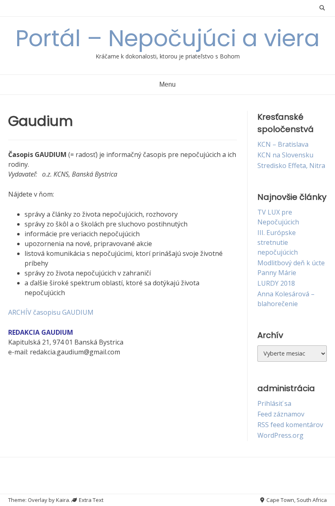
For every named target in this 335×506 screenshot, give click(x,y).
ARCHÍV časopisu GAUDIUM (51, 312)
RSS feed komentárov (290, 424)
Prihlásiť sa (274, 403)
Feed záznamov (280, 414)
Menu (167, 84)
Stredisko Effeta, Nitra (291, 165)
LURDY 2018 (276, 283)
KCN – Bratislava (282, 144)
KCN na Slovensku (285, 154)
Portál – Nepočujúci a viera (168, 38)
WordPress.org (280, 435)
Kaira (62, 500)
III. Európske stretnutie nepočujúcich (277, 242)
